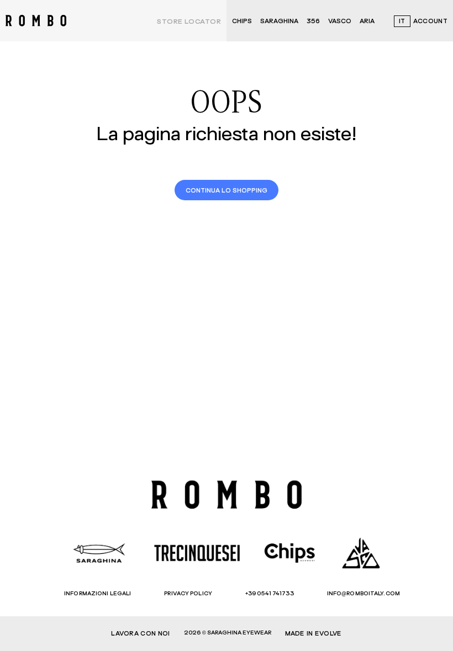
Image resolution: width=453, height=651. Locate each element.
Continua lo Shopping (226, 191)
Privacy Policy (188, 593)
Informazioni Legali (97, 593)
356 (313, 21)
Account (430, 21)
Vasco (339, 21)
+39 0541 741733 (269, 593)
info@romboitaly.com (363, 593)
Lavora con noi (140, 634)
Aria (367, 21)
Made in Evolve (313, 634)
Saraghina (279, 21)
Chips (242, 21)
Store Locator (189, 22)
